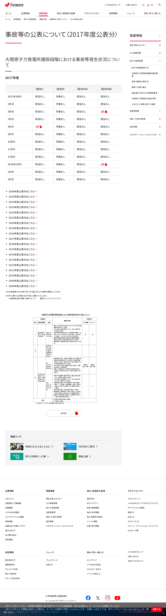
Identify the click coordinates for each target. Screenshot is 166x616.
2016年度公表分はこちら (22, 244)
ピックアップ (92, 560)
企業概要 (9, 507)
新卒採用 (9, 560)
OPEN (159, 5)
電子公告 (9, 530)
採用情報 (113, 13)
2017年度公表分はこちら (22, 238)
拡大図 (56, 413)
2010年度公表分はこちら (22, 275)
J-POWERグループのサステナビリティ (143, 503)
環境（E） (131, 512)
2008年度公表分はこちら (22, 286)
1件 (102, 111)
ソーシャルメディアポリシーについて (59, 600)
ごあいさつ (9, 498)
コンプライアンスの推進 (14, 516)
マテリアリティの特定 (136, 507)
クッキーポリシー (133, 609)
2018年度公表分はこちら (22, 233)
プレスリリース (52, 560)
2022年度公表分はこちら (22, 212)
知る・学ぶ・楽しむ (152, 13)
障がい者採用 (10, 573)
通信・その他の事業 (137, 119)
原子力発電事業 (136, 60)
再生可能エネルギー (138, 45)
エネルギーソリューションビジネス (143, 134)
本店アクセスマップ (135, 561)
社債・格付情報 (93, 526)
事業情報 (43, 13)
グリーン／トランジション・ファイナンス (143, 526)
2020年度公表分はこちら (22, 223)
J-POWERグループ (112, 5)
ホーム (8, 13)
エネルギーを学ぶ (94, 569)
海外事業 (133, 126)
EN (151, 5)
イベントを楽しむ (94, 573)
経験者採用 (10, 564)
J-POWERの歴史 (12, 512)
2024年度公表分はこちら (22, 201)
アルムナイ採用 (11, 569)
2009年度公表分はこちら (22, 280)
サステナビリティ (92, 13)
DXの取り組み (10, 535)
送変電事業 (134, 111)
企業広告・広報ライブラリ (15, 526)
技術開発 (9, 539)
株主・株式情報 (93, 512)
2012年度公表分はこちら (22, 265)
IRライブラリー (93, 503)
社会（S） (131, 516)
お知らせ (49, 564)
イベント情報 (92, 521)
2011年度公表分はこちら (22, 270)
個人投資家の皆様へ (95, 516)
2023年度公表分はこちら (22, 207)
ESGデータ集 (133, 530)
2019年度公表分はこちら (22, 228)
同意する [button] (157, 609)
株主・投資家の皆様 (66, 13)
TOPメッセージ (134, 498)
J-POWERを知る (94, 564)
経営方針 (90, 498)
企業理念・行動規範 (13, 503)
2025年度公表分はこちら (22, 196)
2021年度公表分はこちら (22, 217)
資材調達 (9, 521)
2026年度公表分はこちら (22, 191)
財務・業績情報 (93, 507)
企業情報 (25, 13)
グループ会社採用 (12, 578)
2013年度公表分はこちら (22, 259)
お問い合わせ (131, 5)
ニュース (131, 13)
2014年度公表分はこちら (22, 254)
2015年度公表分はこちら (22, 249)
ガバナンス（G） (134, 521)
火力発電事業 (135, 53)
